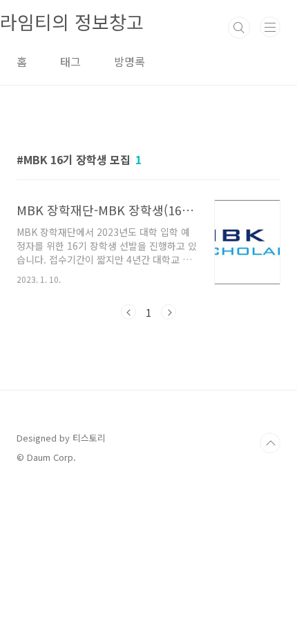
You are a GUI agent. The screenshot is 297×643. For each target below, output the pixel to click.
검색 (239, 27)
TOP (270, 443)
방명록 (129, 61)
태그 (70, 61)
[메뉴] (270, 27)
